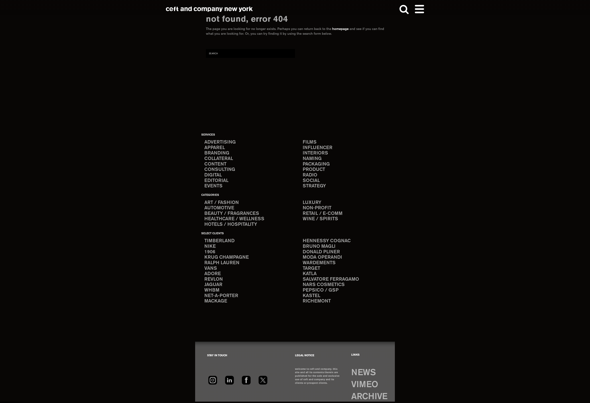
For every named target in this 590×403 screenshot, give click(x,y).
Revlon (213, 279)
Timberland (219, 241)
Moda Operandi (322, 257)
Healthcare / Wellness (234, 219)
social (311, 181)
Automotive (219, 208)
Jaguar (213, 285)
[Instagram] (212, 380)
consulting (219, 170)
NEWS (363, 373)
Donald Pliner (321, 252)
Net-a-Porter (221, 296)
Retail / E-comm (322, 213)
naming (312, 159)
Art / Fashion (221, 203)
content (215, 164)
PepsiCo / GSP (320, 290)
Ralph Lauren (221, 263)
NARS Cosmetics (324, 285)
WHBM (211, 290)
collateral (218, 159)
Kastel (311, 296)
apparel (214, 148)
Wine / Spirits (320, 219)
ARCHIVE (369, 397)
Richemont (317, 301)
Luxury (312, 203)
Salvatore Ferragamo (331, 279)
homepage (340, 29)
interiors (315, 153)
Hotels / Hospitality (230, 224)
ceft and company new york (209, 9)
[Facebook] (246, 380)
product (314, 170)
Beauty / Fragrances (231, 213)
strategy (314, 186)
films (310, 142)
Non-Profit (317, 208)
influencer (317, 148)
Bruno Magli (319, 246)
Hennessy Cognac (327, 241)
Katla (310, 274)
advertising (220, 142)
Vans (210, 268)
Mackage (215, 301)
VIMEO (364, 385)
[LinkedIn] (229, 380)
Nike (210, 246)
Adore (212, 274)
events (213, 186)
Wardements (319, 263)
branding (216, 153)
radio (310, 175)
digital (213, 175)
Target (311, 268)
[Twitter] (263, 380)
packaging (316, 164)
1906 (209, 252)
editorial (216, 181)
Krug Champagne (226, 257)
